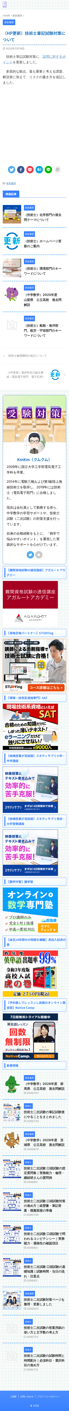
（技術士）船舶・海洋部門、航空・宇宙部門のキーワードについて (42, 330)
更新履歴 (11, 183)
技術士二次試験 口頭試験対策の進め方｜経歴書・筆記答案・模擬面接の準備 (44, 1205)
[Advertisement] (34, 124)
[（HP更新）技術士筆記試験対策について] (39, 169)
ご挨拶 (13, 1396)
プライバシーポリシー (48, 1396)
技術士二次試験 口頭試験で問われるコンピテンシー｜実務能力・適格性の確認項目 (44, 1238)
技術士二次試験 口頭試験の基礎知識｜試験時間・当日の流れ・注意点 (44, 1271)
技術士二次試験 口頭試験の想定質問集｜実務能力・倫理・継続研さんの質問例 (44, 1173)
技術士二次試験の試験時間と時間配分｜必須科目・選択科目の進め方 (44, 1360)
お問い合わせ (26, 1396)
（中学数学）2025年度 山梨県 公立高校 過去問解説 (42, 300)
